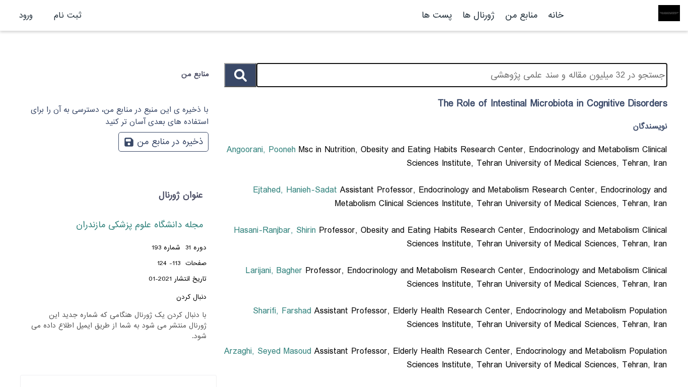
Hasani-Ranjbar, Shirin (276, 230)
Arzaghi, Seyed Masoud (269, 351)
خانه (556, 15)
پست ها (437, 15)
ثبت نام (68, 15)
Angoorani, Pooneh (263, 150)
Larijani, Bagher (275, 271)
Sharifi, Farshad (283, 311)
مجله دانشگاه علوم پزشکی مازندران (139, 225)
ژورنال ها (478, 15)
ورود (26, 15)
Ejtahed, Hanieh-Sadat (296, 190)
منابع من (519, 15)
